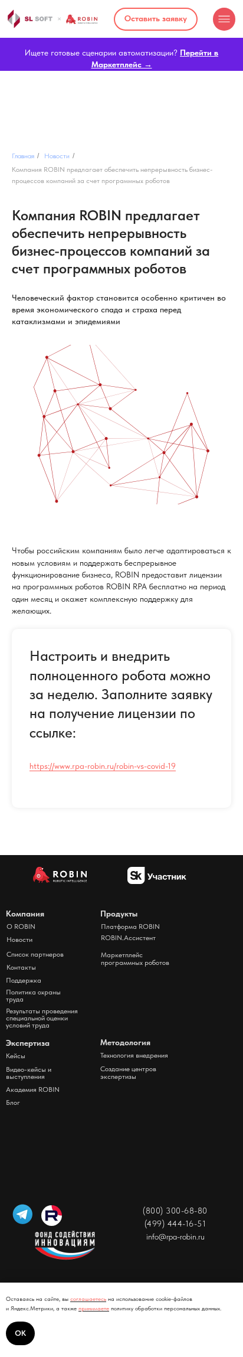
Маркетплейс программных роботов (135, 959)
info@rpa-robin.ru (175, 1236)
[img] (224, 19)
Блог (13, 1102)
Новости (57, 156)
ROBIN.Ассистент (128, 938)
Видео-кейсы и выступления (28, 1073)
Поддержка (23, 980)
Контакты (21, 967)
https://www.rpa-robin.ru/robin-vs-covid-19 (102, 766)
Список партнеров (35, 954)
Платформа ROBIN (130, 926)
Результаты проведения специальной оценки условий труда (42, 1018)
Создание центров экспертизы (128, 1073)
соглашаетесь (88, 1298)
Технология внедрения (134, 1055)
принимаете (93, 1308)
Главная (23, 156)
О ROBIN (20, 926)
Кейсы (15, 1056)
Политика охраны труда (33, 995)
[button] (156, 19)
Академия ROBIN (33, 1089)
